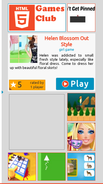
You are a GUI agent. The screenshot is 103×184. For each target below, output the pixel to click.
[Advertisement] (36, 122)
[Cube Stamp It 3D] (22, 167)
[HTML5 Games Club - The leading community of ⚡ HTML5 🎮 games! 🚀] (37, 17)
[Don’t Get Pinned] (81, 18)
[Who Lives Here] (81, 167)
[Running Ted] (81, 107)
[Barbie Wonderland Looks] (81, 137)
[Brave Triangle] (52, 167)
